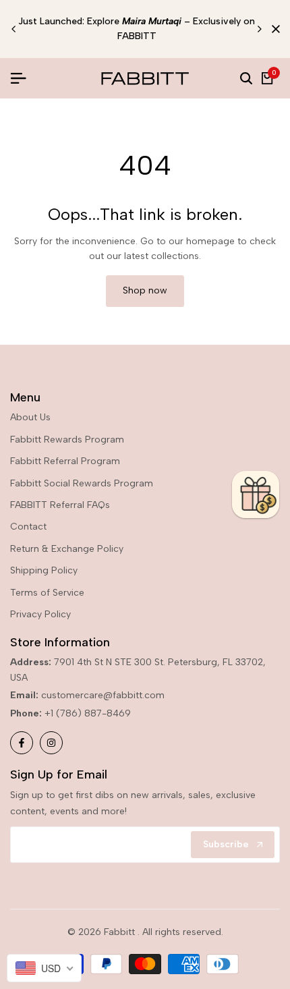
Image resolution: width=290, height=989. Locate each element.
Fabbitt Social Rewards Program (81, 483)
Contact (28, 526)
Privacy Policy (40, 614)
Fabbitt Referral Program (65, 461)
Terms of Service (47, 592)
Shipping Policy (44, 570)
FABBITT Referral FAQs (60, 505)
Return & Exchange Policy (66, 549)
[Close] (273, 29)
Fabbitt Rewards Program (67, 439)
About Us (30, 417)
